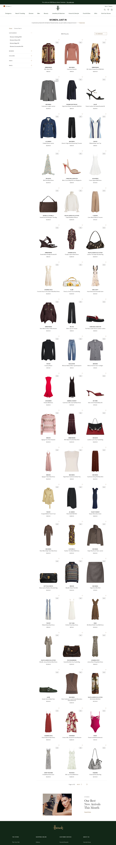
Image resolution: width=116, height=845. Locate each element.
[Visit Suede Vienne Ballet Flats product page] (48, 669)
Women (31, 13)
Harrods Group (87, 842)
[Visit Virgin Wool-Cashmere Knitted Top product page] (72, 447)
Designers (8, 13)
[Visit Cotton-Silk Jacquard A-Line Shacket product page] (72, 708)
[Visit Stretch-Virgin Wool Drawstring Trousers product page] (72, 114)
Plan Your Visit (15, 842)
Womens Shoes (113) (15, 40)
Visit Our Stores (106, 13)
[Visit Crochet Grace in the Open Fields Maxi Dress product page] (48, 262)
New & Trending (20, 13)
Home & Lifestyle (74, 13)
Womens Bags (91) (14, 43)
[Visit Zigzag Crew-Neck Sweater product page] (48, 410)
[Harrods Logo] (58, 827)
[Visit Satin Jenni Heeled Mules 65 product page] (95, 373)
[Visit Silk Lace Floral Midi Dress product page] (72, 745)
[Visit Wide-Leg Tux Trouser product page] (72, 299)
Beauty (46, 13)
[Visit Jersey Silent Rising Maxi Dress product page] (95, 632)
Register (111, 6)
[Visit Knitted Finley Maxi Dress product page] (72, 595)
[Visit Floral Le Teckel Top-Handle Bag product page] (72, 262)
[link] (57, 804)
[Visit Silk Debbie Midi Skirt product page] (95, 669)
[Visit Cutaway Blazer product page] (48, 336)
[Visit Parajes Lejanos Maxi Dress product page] (72, 225)
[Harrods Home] (58, 8)
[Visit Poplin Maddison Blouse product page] (72, 188)
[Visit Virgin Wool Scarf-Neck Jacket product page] (95, 521)
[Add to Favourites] (59, 40)
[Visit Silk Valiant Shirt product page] (48, 40)
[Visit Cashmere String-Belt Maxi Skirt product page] (95, 447)
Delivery (38, 842)
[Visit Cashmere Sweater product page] (72, 40)
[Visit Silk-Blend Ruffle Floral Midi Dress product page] (95, 595)
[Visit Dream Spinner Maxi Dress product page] (48, 708)
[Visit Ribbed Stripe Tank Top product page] (95, 114)
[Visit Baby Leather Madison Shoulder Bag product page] (48, 558)
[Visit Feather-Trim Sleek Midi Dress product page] (72, 521)
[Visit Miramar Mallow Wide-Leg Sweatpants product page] (72, 336)
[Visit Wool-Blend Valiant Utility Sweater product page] (48, 299)
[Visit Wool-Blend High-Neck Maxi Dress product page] (48, 521)
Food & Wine (86, 13)
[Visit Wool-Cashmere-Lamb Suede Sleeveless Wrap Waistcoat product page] (72, 669)
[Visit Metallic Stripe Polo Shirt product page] (72, 558)
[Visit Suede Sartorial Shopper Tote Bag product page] (48, 188)
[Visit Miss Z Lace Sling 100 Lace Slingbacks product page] (72, 151)
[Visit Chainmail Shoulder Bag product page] (95, 745)
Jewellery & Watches (58, 13)
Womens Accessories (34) (16, 46)
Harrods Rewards (64, 842)
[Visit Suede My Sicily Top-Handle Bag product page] (72, 632)
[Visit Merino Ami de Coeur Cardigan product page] (95, 336)
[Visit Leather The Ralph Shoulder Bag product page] (95, 225)
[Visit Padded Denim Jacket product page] (48, 114)
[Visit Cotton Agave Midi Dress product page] (95, 151)
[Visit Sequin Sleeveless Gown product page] (95, 484)
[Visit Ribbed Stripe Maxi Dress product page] (48, 595)
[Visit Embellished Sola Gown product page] (48, 745)
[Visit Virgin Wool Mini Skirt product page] (95, 558)
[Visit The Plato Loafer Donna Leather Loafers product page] (95, 299)
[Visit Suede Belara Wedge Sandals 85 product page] (48, 225)
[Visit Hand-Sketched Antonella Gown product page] (95, 262)
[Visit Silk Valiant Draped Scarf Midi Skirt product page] (95, 40)
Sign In (106, 6)
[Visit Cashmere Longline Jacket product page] (48, 77)
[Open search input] (105, 9)
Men (38, 13)
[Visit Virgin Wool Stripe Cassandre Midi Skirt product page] (72, 77)
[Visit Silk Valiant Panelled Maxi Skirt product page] (72, 410)
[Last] (87, 784)
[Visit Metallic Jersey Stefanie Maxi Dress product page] (48, 632)
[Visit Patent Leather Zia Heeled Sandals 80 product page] (95, 77)
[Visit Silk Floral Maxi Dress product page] (48, 151)
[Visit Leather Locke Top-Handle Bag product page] (95, 410)
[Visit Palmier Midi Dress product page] (48, 373)
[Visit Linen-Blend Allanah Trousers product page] (95, 188)
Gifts (95, 13)
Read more (82, 22)
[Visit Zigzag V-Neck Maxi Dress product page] (48, 447)
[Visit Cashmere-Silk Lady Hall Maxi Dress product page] (72, 373)
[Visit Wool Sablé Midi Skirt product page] (72, 484)
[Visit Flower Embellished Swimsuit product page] (95, 708)
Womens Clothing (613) (16, 37)
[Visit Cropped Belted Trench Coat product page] (48, 484)
